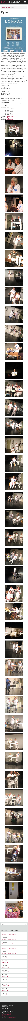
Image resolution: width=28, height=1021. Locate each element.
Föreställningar (6, 7)
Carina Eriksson (10, 116)
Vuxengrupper (9, 119)
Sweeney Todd (5, 958)
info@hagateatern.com (11, 104)
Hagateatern (10, 118)
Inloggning (4, 1016)
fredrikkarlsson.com (12, 1017)
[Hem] (11, 2)
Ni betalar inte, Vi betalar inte (9, 934)
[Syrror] (14, 128)
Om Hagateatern (6, 1014)
